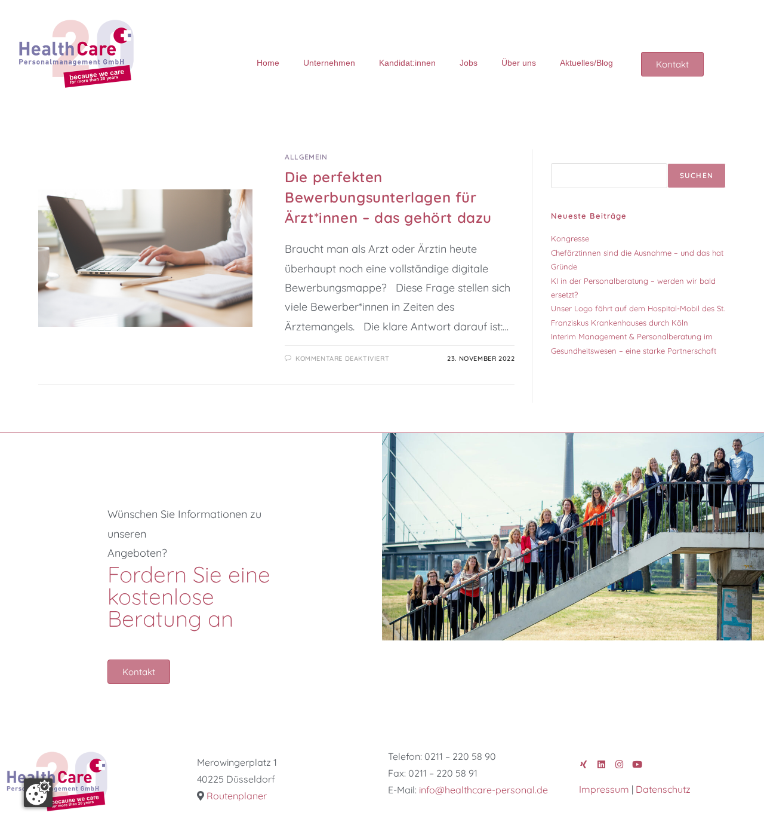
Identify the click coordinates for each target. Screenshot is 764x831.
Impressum (604, 789)
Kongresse (570, 238)
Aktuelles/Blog (586, 63)
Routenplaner (237, 796)
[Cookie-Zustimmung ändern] (38, 792)
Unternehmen (329, 63)
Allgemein (306, 156)
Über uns (518, 63)
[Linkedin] (601, 764)
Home (268, 63)
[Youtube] (637, 764)
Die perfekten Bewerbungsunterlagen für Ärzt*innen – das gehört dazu (388, 197)
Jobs (469, 63)
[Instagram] (619, 764)
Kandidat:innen (407, 63)
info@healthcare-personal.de (483, 790)
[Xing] (583, 764)
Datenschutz (663, 789)
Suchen (565, 156)
